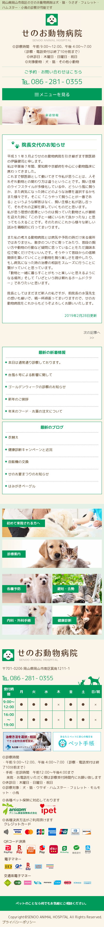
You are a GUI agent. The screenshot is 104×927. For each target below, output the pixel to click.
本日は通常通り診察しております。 (35, 362)
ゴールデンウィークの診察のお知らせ (37, 387)
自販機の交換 (18, 461)
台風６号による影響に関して (30, 374)
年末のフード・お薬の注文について (35, 411)
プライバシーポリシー (19, 922)
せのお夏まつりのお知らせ (28, 474)
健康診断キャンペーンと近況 (30, 449)
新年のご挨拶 (18, 399)
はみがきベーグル (21, 486)
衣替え (13, 437)
